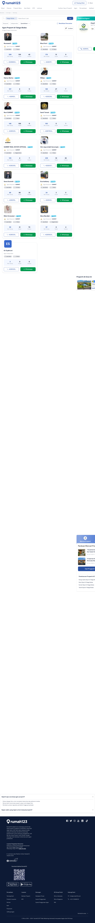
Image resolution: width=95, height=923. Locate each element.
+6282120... (12, 166)
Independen (14, 23)
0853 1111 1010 (22, 848)
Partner (8, 902)
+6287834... (49, 131)
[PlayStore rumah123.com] (26, 884)
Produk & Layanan (11, 899)
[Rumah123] (11, 3)
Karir (8, 905)
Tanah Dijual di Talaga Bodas (86, 587)
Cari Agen (8, 12)
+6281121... (12, 97)
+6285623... (49, 235)
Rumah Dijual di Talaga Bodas (86, 585)
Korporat (5, 23)
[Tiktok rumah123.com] (86, 820)
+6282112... (12, 200)
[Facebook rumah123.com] (67, 821)
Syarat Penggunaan (41, 899)
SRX (55, 902)
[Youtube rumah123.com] (78, 821)
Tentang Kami (10, 896)
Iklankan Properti (25, 896)
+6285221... (12, 131)
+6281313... (86, 49)
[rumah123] (17, 821)
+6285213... (12, 235)
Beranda (2, 12)
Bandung (15, 12)
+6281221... (48, 200)
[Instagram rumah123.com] (74, 821)
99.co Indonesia (58, 896)
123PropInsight (10, 912)
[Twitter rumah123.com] (71, 821)
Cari (70, 18)
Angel (93, 23)
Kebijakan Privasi (40, 896)
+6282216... (48, 97)
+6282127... (48, 166)
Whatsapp (28, 62)
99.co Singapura (58, 899)
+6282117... (48, 62)
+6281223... (12, 269)
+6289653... (12, 62)
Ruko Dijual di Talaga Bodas (86, 582)
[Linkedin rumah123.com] (82, 820)
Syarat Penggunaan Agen (42, 902)
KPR (22, 899)
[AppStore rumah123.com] (12, 884)
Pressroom (9, 908)
